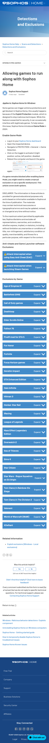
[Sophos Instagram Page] (20, 729)
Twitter (7, 555)
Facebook (3, 555)
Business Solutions (12, 697)
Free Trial (8, 671)
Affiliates (7, 714)
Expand (38, 256)
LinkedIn (10, 555)
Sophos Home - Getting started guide (18, 632)
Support (7, 688)
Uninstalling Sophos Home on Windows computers (24, 628)
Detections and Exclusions (14, 47)
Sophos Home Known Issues (14, 644)
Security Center (10, 705)
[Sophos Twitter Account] (32, 729)
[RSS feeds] (28, 729)
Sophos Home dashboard (30, 141)
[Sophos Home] (24, 662)
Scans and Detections (31, 44)
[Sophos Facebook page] (16, 729)
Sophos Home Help (10, 44)
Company (8, 679)
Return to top (8, 605)
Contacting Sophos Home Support (24, 596)
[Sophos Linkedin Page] (24, 729)
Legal (14, 739)
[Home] (23, 3)
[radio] (18, 569)
